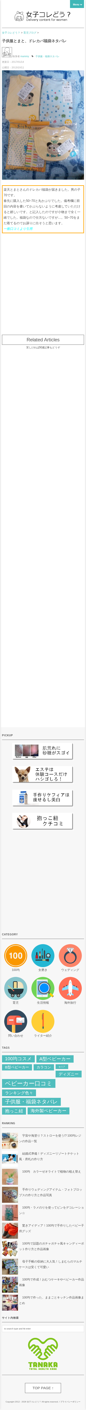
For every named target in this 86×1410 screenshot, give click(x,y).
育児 (16, 1002)
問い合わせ (15, 1035)
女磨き (42, 970)
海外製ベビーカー (48, 1110)
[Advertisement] (43, 282)
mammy (24, 56)
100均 (16, 970)
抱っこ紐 (14, 1110)
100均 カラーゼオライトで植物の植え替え (51, 1171)
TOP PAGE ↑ (43, 1388)
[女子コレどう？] (43, 19)
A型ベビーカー (55, 1058)
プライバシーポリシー (70, 1402)
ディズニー (69, 1074)
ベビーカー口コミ (28, 1083)
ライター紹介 (43, 1035)
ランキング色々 (19, 1093)
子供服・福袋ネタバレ (47, 56)
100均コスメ (18, 1058)
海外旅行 (70, 1002)
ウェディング (70, 970)
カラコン (44, 1067)
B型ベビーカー (17, 1067)
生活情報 (43, 1002)
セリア (62, 1066)
